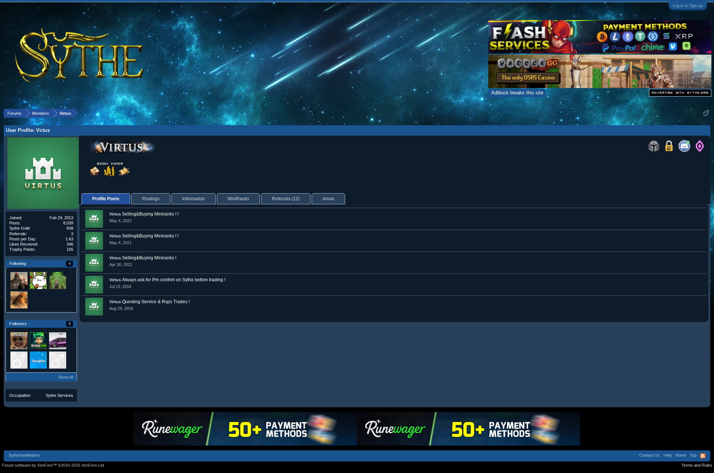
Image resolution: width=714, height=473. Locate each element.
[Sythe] (19, 280)
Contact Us (649, 455)
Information (193, 198)
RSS (702, 456)
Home (680, 455)
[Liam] (38, 340)
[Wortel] (38, 280)
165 (70, 249)
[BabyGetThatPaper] (57, 340)
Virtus (115, 214)
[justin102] (19, 360)
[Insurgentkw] (57, 360)
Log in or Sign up (688, 5)
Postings (151, 198)
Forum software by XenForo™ (53, 465)
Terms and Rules (696, 465)
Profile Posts (105, 198)
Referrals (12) (286, 198)
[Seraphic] (38, 360)
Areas (328, 198)
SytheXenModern (24, 455)
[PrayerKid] (57, 280)
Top (693, 455)
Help (667, 455)
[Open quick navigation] (706, 113)
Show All (65, 377)
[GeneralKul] (19, 340)
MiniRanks (238, 198)
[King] (19, 299)
